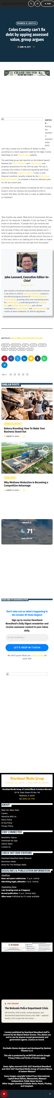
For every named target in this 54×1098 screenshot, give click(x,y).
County (42, 345)
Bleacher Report (22, 308)
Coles (33, 345)
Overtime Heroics (39, 308)
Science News (10, 478)
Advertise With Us (8, 816)
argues (6, 345)
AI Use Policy (6, 823)
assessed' (16, 345)
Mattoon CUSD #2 (25, 173)
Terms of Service (32, 1058)
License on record (36, 1039)
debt (5, 349)
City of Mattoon (19, 163)
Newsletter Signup (9, 837)
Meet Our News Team (10, 810)
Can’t (25, 345)
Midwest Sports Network (21, 305)
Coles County (35, 163)
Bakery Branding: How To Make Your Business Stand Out (24, 430)
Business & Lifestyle (26, 23)
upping (21, 349)
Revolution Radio (8, 861)
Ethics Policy (6, 819)
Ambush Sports (13, 302)
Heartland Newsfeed (31, 294)
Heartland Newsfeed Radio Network (16, 858)
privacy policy (37, 655)
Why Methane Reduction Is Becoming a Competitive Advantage (26, 484)
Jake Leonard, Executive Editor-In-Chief (27, 279)
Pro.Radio (7, 1048)
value (30, 349)
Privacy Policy (7, 826)
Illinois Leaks (23, 155)
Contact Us (6, 847)
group (12, 349)
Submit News (6, 844)
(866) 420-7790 (29, 799)
